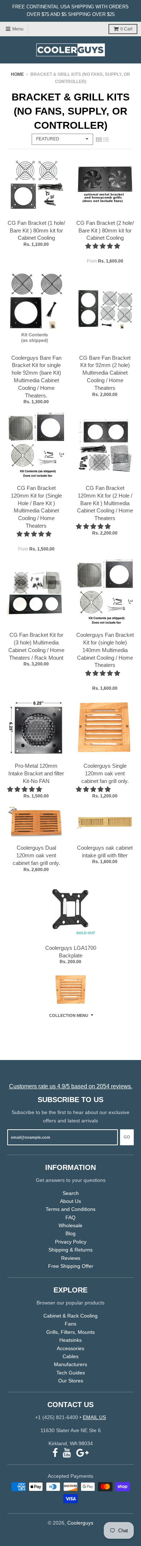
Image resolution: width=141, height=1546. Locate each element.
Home (17, 74)
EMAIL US (94, 1417)
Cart (126, 29)
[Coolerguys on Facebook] (55, 1453)
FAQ (70, 1217)
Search (71, 1193)
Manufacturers (70, 1364)
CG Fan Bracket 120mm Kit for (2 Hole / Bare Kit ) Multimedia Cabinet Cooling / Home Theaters (105, 503)
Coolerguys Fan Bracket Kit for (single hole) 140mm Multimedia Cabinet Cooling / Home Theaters (105, 650)
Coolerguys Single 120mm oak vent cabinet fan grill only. (105, 773)
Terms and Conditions (70, 1209)
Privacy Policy (70, 1242)
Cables (70, 1356)
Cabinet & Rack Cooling (70, 1316)
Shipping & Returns (70, 1250)
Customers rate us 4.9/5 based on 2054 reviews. (70, 1086)
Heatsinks (70, 1340)
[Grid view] (99, 139)
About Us (70, 1201)
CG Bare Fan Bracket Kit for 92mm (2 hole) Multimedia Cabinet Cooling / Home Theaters (105, 373)
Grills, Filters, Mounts (70, 1332)
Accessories (70, 1348)
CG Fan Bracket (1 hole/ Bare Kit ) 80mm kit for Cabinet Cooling (36, 230)
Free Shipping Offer (70, 1266)
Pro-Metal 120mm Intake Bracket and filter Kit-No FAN (36, 773)
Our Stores (70, 1381)
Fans (70, 1324)
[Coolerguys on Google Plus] (82, 1453)
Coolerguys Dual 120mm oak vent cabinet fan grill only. (36, 855)
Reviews (70, 1258)
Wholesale (70, 1225)
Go (127, 1137)
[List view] (106, 139)
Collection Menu (68, 1015)
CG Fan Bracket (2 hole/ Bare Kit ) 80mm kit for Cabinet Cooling (105, 230)
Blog (70, 1233)
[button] (103, 246)
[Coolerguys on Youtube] (67, 1453)
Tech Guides (70, 1373)
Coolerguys (80, 1523)
